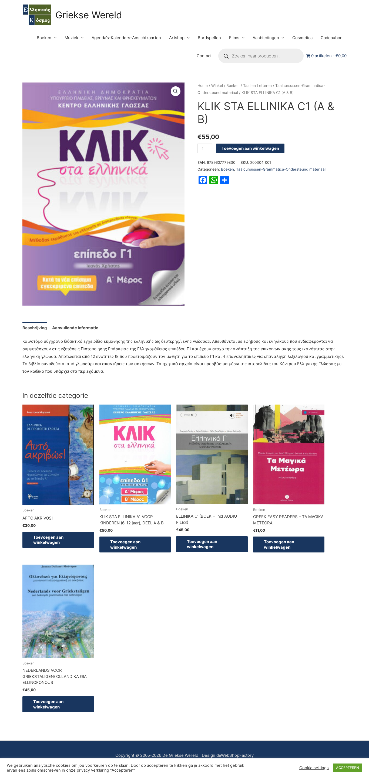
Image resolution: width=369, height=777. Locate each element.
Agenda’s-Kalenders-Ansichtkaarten (126, 37)
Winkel (217, 85)
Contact (204, 55)
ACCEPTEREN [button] (347, 767)
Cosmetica (302, 37)
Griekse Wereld (88, 15)
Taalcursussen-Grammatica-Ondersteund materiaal (281, 169)
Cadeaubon (332, 37)
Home (202, 85)
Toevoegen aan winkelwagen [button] (48, 540)
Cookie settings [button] (314, 767)
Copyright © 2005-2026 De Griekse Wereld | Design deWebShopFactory (184, 755)
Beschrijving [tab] (34, 327)
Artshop (177, 37)
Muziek (71, 37)
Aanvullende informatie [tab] (75, 327)
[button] (175, 91)
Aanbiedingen (266, 37)
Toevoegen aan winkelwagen (250, 148)
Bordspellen (209, 37)
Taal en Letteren (257, 85)
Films (234, 37)
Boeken (44, 37)
